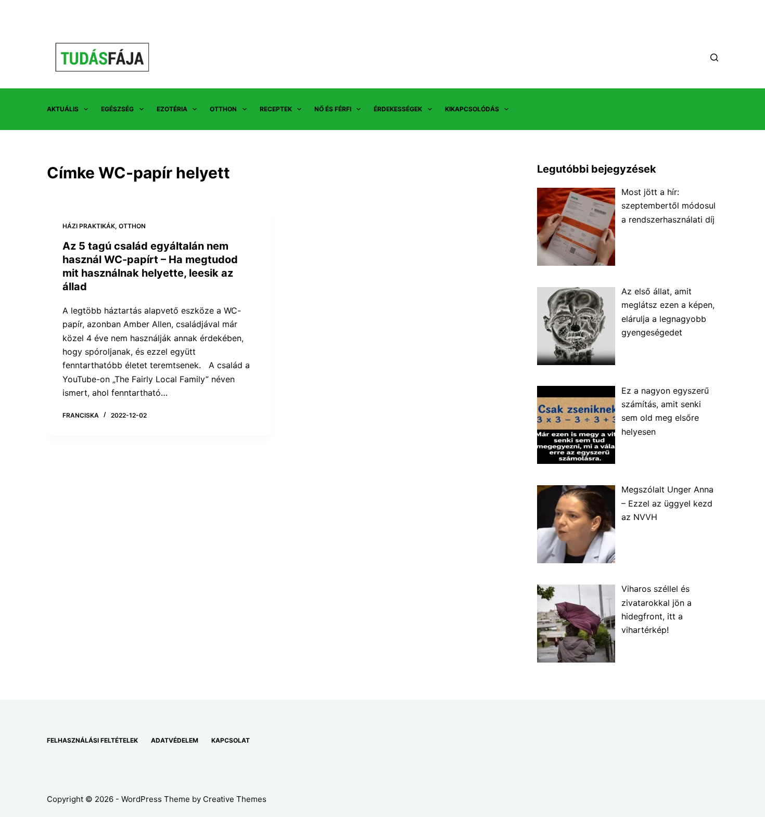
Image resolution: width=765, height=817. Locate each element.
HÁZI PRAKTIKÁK (88, 226)
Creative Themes (234, 799)
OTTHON (223, 109)
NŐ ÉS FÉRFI (332, 109)
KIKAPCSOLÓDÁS (472, 109)
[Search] (714, 57)
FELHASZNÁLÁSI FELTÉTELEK (92, 740)
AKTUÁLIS (63, 109)
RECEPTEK (276, 109)
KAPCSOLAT (230, 740)
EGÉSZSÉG (117, 109)
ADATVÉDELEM (174, 740)
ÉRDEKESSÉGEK (398, 109)
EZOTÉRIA (172, 109)
